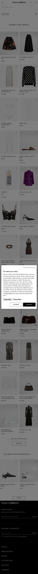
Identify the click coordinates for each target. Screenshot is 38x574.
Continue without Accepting (29, 267)
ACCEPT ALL (29, 304)
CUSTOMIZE (16, 304)
